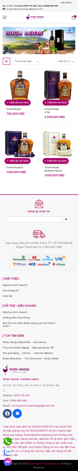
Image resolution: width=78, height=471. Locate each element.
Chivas (26, 353)
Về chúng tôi (11, 290)
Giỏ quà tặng (11, 353)
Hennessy (39, 342)
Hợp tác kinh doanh (15, 285)
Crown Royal (13, 108)
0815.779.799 (21, 395)
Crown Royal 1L (14, 167)
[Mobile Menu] (4, 17)
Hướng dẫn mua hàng (16, 317)
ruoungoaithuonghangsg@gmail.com (33, 405)
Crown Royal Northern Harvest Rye (54, 170)
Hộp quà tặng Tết (43, 347)
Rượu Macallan (12, 358)
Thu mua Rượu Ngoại (16, 347)
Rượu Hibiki (51, 358)
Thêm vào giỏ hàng (19, 102)
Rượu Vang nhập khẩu (17, 342)
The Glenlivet (33, 358)
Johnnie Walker (43, 353)
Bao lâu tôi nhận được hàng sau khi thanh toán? (29, 324)
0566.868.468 (18, 400)
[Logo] (35, 17)
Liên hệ (7, 295)
